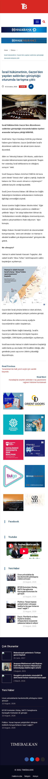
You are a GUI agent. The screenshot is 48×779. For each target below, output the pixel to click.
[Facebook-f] (27, 759)
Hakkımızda (17, 776)
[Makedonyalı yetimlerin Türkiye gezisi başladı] (7, 656)
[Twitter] (32, 759)
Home (6, 50)
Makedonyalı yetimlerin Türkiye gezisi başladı (27, 653)
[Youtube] (37, 759)
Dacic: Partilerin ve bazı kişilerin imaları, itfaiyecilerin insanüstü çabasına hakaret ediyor (28, 619)
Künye (35, 776)
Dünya (13, 50)
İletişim (27, 776)
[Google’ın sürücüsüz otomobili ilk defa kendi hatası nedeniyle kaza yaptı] (7, 679)
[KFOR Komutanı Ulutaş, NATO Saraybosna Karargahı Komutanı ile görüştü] (11, 589)
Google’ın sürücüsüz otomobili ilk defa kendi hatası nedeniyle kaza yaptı (30, 676)
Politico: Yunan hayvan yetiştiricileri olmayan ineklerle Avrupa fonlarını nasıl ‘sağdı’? (28, 605)
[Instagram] (43, 759)
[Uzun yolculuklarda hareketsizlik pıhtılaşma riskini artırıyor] (11, 577)
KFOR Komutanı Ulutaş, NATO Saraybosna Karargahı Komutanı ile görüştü (27, 590)
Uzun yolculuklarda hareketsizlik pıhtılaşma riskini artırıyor (28, 576)
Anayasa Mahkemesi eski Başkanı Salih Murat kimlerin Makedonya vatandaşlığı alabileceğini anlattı (28, 665)
